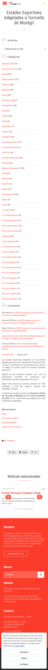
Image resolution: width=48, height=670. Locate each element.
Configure (24, 664)
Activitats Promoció (10, 69)
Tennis (4, 205)
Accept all (24, 652)
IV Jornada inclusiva (10, 142)
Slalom (5, 200)
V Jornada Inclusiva (10, 215)
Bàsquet (5, 90)
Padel (4, 173)
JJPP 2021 (6, 153)
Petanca (5, 179)
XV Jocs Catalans (9, 283)
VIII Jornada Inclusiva (10, 231)
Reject (24, 658)
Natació (5, 163)
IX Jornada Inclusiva (10, 147)
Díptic (4, 414)
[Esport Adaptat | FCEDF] (15, 3)
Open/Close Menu (5, 3)
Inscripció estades (9, 422)
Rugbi (4, 189)
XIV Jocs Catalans (9, 278)
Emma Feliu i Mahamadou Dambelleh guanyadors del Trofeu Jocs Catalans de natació (23, 346)
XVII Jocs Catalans (9, 294)
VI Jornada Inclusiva (10, 220)
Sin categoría (7, 194)
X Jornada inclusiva (10, 247)
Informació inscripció (10, 418)
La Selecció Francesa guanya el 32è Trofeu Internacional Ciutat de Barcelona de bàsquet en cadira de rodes (23, 598)
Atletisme (6, 85)
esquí (4, 111)
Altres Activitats (8, 79)
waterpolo (6, 236)
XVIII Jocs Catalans (9, 299)
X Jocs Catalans (8, 241)
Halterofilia (6, 126)
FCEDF (4, 116)
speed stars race (8, 336)
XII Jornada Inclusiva (10, 267)
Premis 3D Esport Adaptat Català (21, 493)
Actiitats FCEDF (8, 64)
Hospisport (6, 137)
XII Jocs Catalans (9, 262)
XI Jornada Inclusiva (10, 257)
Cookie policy (19, 646)
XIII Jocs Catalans (9, 273)
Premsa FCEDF (8, 355)
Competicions (7, 106)
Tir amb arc (6, 210)
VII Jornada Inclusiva (10, 226)
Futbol (4, 121)
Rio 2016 (5, 184)
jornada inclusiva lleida (11, 158)
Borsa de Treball (8, 100)
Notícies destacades (10, 168)
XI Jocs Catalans (8, 252)
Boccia (4, 95)
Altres (4, 74)
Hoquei (5, 132)
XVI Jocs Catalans (9, 288)
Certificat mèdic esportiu (12, 427)
